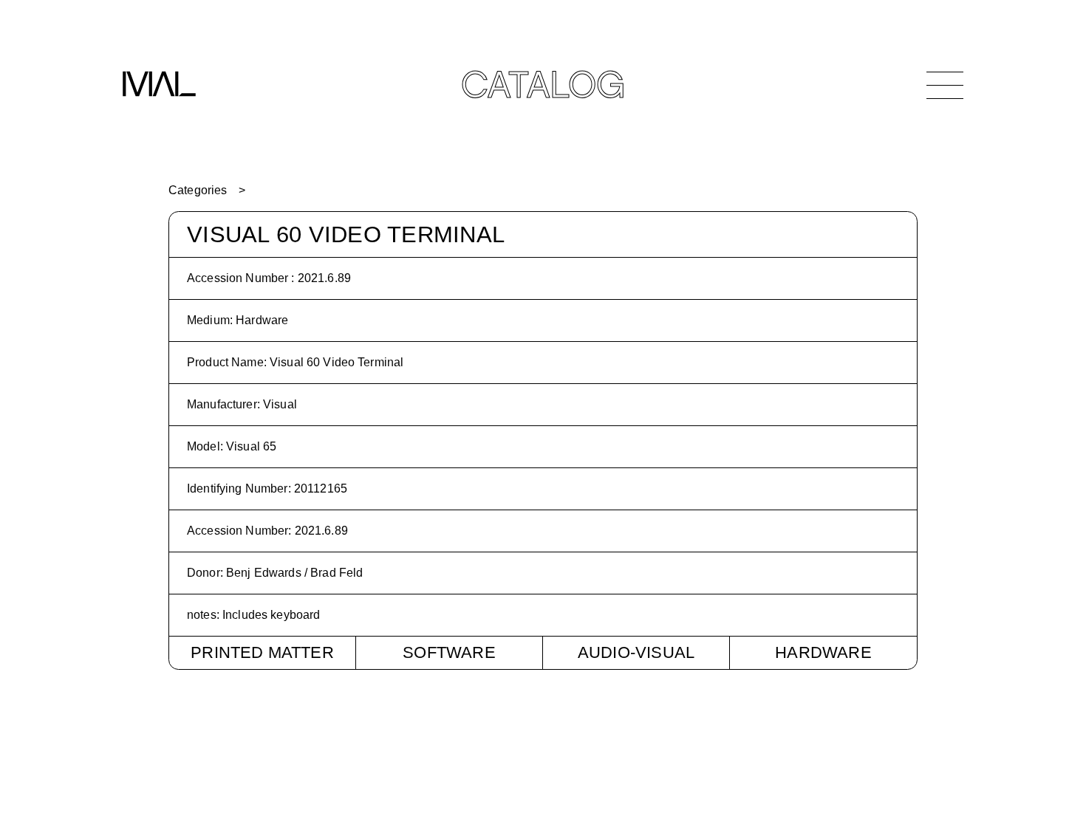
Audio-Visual (636, 652)
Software (449, 652)
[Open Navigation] (944, 85)
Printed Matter (262, 652)
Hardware (823, 652)
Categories (197, 190)
